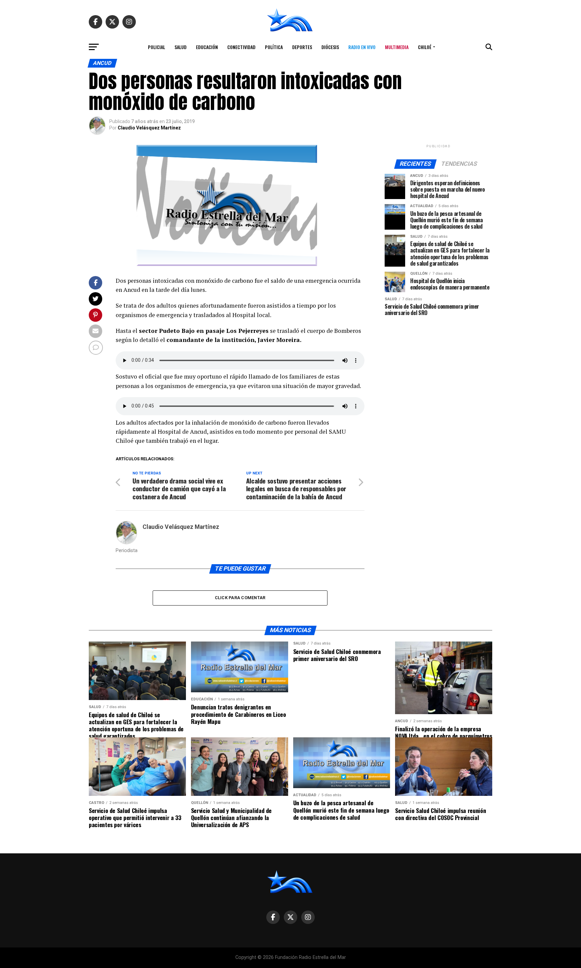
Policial (156, 46)
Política (274, 46)
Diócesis (330, 46)
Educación (207, 46)
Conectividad (241, 46)
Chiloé (424, 46)
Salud (181, 46)
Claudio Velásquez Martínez (149, 127)
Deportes (302, 46)
